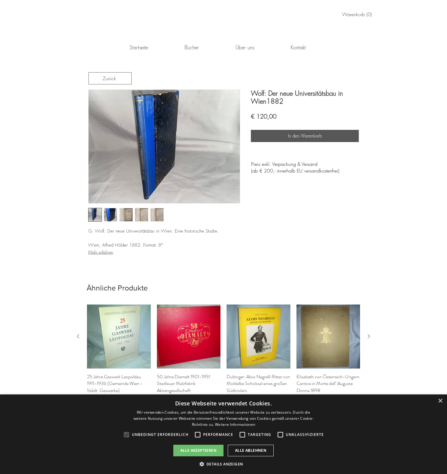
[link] (358, 14)
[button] (223, 464)
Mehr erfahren (100, 252)
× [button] (440, 401)
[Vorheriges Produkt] (78, 336)
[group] (223, 353)
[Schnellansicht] (119, 337)
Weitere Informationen (235, 424)
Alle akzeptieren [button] (198, 450)
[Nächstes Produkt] (368, 336)
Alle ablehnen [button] (250, 450)
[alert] (223, 434)
